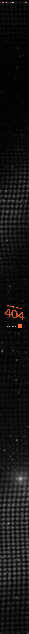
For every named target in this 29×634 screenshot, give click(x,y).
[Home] (8, 2)
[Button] (20, 326)
